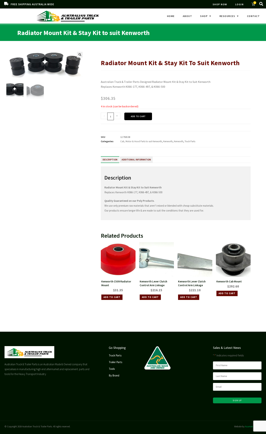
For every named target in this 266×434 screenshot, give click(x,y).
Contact (253, 16)
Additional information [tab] (136, 159)
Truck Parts (115, 51)
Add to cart (138, 116)
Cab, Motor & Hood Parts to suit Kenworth (141, 141)
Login (239, 4)
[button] (80, 55)
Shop (204, 16)
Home (171, 16)
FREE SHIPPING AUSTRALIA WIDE (32, 4)
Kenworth (144, 51)
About (187, 16)
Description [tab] (110, 159)
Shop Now (220, 4)
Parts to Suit (130, 51)
